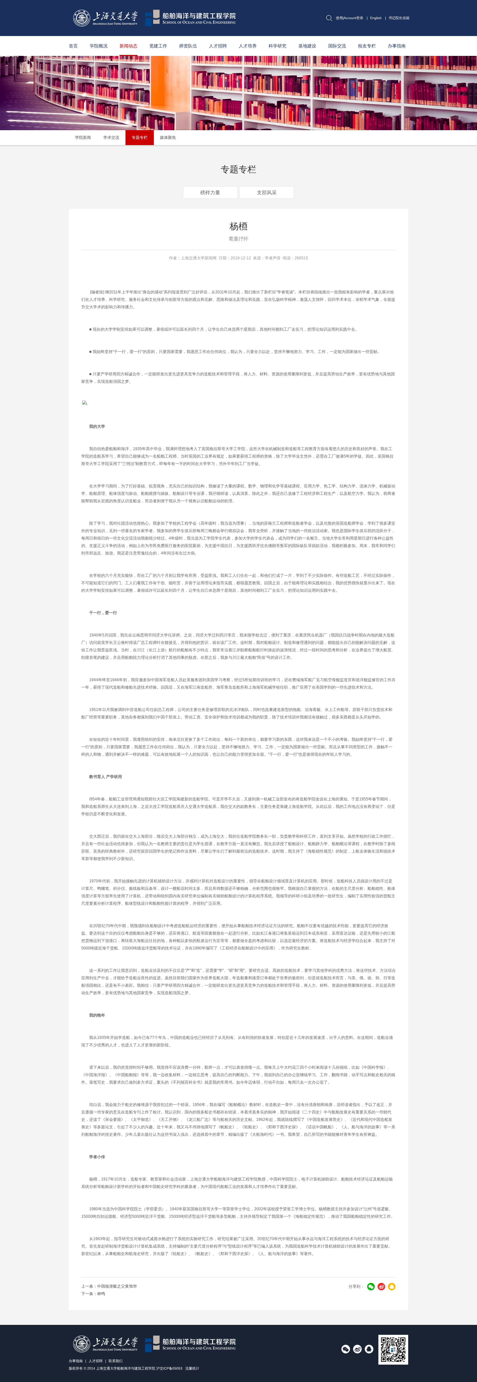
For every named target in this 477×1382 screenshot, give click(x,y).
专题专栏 (140, 137)
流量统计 (192, 1368)
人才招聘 (218, 45)
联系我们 (115, 1361)
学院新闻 (83, 137)
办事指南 (397, 45)
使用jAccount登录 (349, 18)
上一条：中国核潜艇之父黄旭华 (109, 1286)
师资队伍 (188, 45)
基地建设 (307, 45)
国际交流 (337, 45)
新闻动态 (128, 45)
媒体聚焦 (168, 137)
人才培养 (248, 45)
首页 (73, 45)
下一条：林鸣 (93, 1294)
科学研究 (277, 45)
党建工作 (158, 45)
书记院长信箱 (399, 18)
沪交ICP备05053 (169, 1368)
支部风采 (267, 192)
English (376, 18)
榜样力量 (210, 192)
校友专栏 (367, 45)
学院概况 (99, 45)
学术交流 (111, 137)
